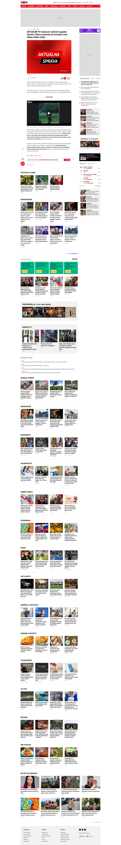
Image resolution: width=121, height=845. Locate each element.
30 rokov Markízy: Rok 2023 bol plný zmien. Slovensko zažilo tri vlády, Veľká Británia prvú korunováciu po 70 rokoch (71, 705)
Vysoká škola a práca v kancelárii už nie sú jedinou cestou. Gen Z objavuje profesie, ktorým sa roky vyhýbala (27, 622)
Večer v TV (91, 164)
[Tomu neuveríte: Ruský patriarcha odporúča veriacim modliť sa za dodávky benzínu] (71, 414)
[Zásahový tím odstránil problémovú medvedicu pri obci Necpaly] (41, 180)
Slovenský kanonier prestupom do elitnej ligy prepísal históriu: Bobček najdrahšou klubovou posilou (71, 564)
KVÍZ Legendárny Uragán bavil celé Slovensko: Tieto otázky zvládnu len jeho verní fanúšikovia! (44, 362)
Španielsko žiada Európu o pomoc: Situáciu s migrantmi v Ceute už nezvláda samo (41, 422)
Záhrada (51, 764)
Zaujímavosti (54, 6)
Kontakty (63, 829)
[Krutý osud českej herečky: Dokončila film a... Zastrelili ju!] (41, 442)
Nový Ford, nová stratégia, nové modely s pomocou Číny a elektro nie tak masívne (41, 592)
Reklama (44, 829)
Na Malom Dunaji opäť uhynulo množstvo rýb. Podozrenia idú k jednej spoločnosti (26, 705)
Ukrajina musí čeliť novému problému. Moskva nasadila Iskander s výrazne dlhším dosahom (27, 677)
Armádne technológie (24, 681)
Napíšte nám (25, 839)
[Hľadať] (98, 6)
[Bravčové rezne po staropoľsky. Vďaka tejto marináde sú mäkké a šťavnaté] (27, 641)
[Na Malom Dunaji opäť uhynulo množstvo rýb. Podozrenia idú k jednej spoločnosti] (27, 696)
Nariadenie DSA (26, 841)
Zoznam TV (27, 327)
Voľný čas (89, 6)
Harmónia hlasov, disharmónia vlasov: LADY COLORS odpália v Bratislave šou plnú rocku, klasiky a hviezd (27, 291)
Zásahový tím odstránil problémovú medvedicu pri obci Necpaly (41, 187)
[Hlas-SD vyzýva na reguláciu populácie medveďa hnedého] (56, 180)
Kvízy (69, 6)
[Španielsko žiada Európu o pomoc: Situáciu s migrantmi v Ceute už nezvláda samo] (41, 414)
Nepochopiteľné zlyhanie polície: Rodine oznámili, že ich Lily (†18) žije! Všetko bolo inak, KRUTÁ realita (27, 423)
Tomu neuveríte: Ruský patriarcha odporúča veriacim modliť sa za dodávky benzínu (70, 422)
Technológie (26, 660)
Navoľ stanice (82, 185)
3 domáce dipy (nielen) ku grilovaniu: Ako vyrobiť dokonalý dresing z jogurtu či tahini (71, 649)
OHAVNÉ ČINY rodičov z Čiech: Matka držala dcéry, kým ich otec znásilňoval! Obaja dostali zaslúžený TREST (56, 423)
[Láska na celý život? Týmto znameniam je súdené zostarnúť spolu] (83, 157)
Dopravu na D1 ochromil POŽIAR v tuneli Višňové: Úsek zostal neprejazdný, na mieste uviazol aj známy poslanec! (41, 395)
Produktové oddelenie (65, 834)
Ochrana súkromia (26, 834)
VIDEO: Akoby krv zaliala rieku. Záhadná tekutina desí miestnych (41, 704)
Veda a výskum (52, 680)
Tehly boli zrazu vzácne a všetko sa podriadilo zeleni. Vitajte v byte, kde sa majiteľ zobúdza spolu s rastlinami (41, 734)
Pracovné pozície (26, 259)
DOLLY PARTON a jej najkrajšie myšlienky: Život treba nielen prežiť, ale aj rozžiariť (41, 372)
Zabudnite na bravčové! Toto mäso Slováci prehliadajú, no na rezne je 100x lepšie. (41, 649)
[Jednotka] (81, 174)
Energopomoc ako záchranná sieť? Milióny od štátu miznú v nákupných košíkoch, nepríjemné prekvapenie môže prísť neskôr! (71, 537)
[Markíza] (81, 167)
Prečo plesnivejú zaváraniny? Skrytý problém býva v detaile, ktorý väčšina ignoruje (41, 761)
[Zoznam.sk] (82, 836)
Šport (46, 6)
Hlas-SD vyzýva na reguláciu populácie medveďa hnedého (55, 187)
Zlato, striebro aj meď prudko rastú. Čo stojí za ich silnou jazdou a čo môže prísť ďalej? (56, 536)
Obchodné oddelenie (65, 836)
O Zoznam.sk (26, 829)
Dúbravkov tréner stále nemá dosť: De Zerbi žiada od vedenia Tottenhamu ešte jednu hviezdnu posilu (26, 564)
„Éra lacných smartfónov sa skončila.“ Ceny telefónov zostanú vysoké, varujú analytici (71, 676)
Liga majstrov (52, 567)
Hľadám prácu (67, 624)
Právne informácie (26, 832)
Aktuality (37, 626)
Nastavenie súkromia (27, 836)
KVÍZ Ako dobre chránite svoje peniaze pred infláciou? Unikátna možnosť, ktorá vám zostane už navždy (56, 291)
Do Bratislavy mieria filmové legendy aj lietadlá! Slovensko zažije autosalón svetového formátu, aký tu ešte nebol (41, 291)
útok (40, 155)
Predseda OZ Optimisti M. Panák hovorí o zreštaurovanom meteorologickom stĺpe (29, 346)
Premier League (23, 569)
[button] (65, 78)
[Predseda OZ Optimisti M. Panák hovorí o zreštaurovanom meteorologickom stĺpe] (30, 336)
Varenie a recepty (29, 633)
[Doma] (81, 178)
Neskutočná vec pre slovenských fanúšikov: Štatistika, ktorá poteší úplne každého (70, 290)
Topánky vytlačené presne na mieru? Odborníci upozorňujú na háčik (27, 478)
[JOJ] (81, 171)
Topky (35, 29)
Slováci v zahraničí (68, 569)
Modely (36, 596)
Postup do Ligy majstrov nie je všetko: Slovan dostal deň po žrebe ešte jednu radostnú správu (56, 564)
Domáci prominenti (24, 454)
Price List (43, 839)
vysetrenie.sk (52, 483)
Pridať (67, 160)
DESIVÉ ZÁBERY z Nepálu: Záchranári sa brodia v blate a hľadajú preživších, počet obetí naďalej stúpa (93, 213)
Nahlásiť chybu (30, 164)
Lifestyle (82, 6)
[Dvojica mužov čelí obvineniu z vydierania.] (49, 336)
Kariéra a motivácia (29, 605)
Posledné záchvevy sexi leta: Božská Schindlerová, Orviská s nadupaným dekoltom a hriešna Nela (56, 452)
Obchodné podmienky (46, 836)
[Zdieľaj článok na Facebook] (23, 154)
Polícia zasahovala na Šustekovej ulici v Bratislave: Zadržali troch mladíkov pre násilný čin (71, 394)
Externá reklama (45, 834)
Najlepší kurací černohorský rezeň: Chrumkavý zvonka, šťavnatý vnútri (55, 649)
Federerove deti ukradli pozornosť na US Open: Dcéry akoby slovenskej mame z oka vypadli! (71, 451)
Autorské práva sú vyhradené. (84, 833)
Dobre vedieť (23, 295)
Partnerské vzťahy (90, 154)
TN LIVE (24, 689)
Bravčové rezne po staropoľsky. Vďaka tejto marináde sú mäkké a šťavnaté (26, 649)
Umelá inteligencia (38, 681)
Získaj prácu (52, 626)
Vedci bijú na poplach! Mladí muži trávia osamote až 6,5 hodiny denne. (41, 479)
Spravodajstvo (63, 832)
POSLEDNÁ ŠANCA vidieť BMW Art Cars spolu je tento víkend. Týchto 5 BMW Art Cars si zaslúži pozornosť (27, 593)
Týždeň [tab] (98, 78)
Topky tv (75, 6)
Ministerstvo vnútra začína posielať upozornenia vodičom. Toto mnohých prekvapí (56, 592)
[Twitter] (85, 830)
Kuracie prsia (52, 653)
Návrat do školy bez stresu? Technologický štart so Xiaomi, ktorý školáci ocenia (70, 508)
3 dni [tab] (92, 78)
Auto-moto (25, 576)
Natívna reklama (45, 841)
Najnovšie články (27, 358)
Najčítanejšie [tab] (84, 78)
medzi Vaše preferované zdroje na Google (44, 159)
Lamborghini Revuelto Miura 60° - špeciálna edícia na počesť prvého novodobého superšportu (71, 592)
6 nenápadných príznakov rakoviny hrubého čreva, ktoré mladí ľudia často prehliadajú (56, 479)
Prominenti (40, 6)
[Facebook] (80, 830)
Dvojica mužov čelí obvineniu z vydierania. (48, 345)
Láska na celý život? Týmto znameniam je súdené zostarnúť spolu (93, 157)
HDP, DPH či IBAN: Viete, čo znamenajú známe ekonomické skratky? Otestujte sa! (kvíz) (27, 536)
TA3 (57, 92)
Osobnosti (37, 453)
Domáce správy (27, 378)
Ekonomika (63, 6)
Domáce (24, 6)
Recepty (22, 766)
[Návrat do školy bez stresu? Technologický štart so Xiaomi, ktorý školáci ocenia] (71, 499)
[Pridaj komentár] (23, 149)
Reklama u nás (44, 832)
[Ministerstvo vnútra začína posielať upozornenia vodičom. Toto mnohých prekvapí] (56, 584)
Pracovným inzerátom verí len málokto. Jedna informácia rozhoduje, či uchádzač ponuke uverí (71, 621)
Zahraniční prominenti (69, 454)
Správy (23, 351)
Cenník (43, 837)
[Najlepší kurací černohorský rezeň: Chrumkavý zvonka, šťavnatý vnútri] (56, 641)
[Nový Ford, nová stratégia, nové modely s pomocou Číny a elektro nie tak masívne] (41, 584)
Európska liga (37, 567)
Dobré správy (27, 492)
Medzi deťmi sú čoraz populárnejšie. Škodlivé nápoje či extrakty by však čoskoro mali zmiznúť (56, 705)
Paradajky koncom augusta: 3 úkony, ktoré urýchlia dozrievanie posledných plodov (56, 761)
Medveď (36, 155)
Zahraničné (31, 6)
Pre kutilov (26, 745)
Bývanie (24, 717)
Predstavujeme (67, 596)
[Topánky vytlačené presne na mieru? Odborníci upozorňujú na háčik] (27, 471)
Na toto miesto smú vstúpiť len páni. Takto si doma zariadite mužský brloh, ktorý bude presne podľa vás (27, 734)
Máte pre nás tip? (64, 841)
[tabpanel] (89, 93)
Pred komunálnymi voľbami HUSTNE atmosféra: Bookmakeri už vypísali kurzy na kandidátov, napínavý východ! (48, 369)
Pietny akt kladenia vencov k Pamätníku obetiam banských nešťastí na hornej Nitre (67, 346)
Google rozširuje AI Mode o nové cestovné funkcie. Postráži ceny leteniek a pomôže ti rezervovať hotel (41, 677)
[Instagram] (82, 830)
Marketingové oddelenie (65, 839)
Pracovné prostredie (24, 626)
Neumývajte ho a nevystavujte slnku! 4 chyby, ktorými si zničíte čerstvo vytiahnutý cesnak (71, 761)
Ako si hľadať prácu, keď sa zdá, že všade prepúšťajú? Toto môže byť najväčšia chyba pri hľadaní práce (56, 622)
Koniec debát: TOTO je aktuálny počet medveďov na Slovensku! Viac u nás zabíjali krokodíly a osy (27, 188)
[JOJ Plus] (81, 182)
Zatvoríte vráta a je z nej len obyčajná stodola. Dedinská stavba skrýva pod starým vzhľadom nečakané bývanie (71, 734)
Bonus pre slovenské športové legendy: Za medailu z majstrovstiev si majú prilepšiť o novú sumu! (41, 537)
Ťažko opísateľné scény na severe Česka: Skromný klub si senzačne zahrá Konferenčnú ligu (41, 564)
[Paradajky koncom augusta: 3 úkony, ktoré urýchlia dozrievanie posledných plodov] (56, 752)
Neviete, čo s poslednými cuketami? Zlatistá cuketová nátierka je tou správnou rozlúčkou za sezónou (27, 761)
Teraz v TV (82, 164)
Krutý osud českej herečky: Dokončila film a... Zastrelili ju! (35, 365)
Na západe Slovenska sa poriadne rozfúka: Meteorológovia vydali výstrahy (56, 394)
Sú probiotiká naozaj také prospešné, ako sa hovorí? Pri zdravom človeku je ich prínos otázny (56, 676)
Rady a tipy (67, 653)
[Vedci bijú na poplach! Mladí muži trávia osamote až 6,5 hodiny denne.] (41, 471)
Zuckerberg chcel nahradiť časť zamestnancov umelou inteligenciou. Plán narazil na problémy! (40, 622)
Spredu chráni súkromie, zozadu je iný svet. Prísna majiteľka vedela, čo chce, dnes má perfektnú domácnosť (56, 734)
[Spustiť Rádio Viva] (89, 29)
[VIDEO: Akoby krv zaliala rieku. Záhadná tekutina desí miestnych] (41, 696)
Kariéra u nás (25, 837)
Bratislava (66, 397)
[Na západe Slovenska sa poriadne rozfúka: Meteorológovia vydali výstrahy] (56, 385)
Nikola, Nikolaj (72, 2)
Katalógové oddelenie (65, 837)
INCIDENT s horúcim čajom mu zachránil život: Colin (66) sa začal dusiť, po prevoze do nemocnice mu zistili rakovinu (71, 480)
